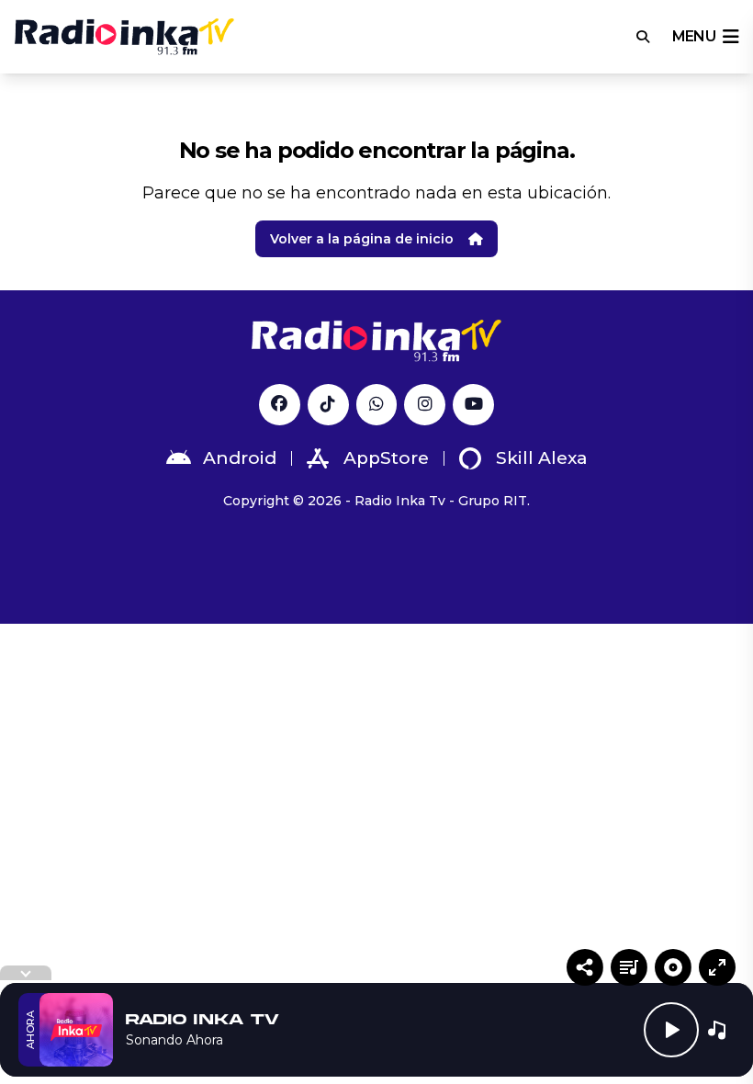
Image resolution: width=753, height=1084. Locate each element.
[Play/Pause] (671, 1029)
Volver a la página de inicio (362, 239)
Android (239, 458)
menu (693, 36)
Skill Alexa (542, 458)
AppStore (386, 458)
